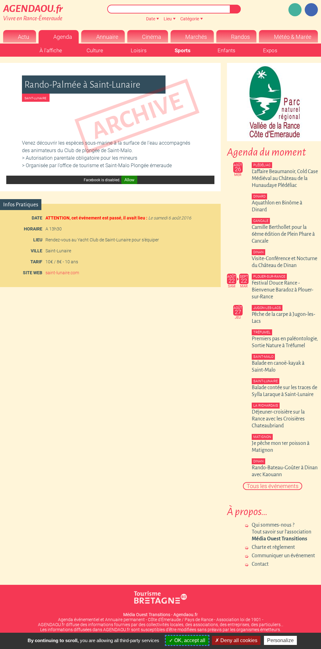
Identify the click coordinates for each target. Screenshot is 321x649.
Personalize (280, 640)
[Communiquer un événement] (295, 9)
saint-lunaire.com (62, 272)
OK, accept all (189, 640)
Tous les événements (272, 486)
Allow (129, 180)
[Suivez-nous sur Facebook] (311, 9)
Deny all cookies (238, 640)
